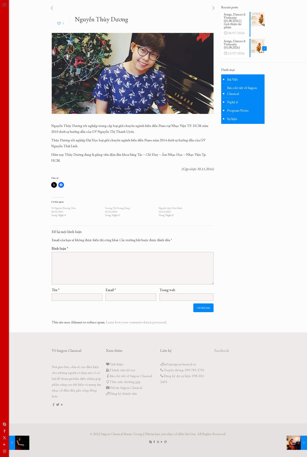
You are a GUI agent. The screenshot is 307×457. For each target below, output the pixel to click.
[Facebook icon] (4, 431)
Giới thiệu (116, 364)
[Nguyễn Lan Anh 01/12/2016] (19, 443)
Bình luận (60, 248)
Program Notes (238, 110)
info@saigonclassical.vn (180, 364)
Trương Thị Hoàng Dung (117, 208)
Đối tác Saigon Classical (125, 387)
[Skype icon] (4, 424)
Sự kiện (232, 118)
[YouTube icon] (4, 444)
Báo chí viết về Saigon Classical (242, 90)
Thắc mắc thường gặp (125, 381)
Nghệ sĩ (232, 102)
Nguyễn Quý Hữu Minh (170, 208)
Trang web (167, 290)
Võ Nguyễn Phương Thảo (63, 208)
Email (111, 290)
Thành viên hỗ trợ (122, 370)
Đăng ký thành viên (123, 393)
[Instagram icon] (4, 451)
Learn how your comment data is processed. (136, 322)
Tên (55, 290)
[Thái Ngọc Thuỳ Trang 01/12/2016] (297, 443)
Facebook (221, 350)
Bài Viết (232, 79)
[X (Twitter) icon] (4, 437)
